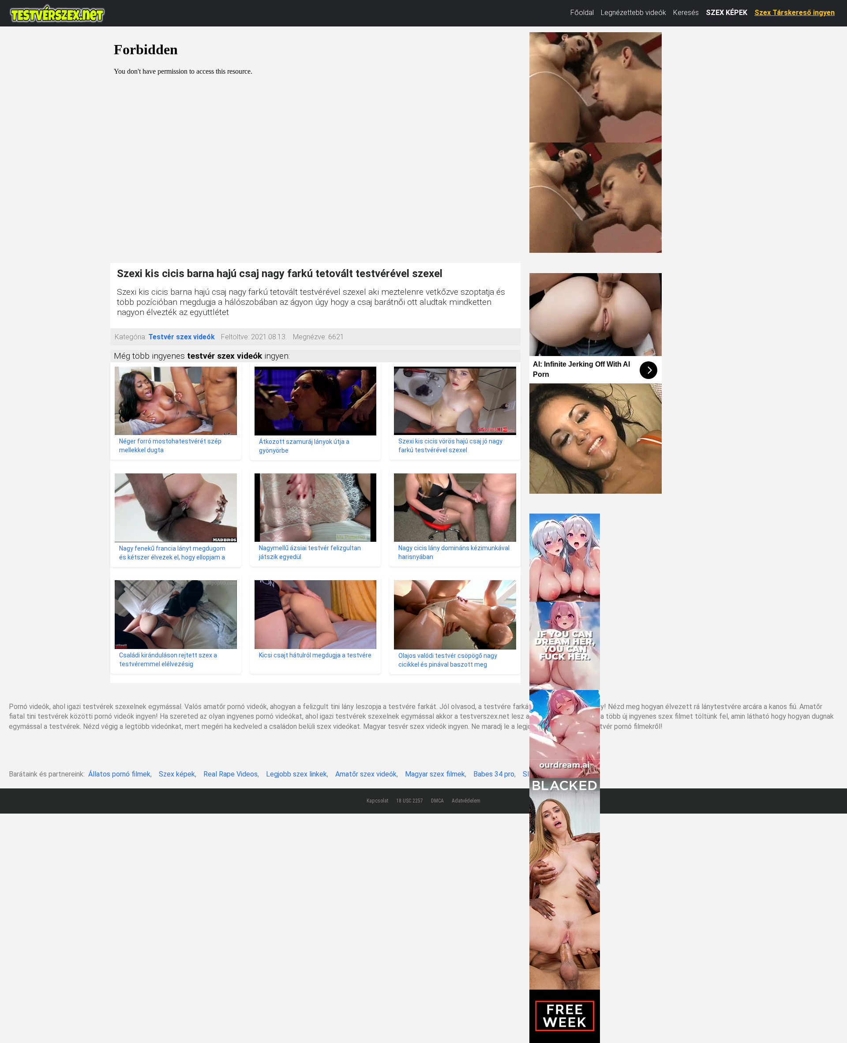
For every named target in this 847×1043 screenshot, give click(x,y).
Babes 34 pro (493, 774)
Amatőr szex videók (366, 774)
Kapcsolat (377, 801)
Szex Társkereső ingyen (794, 12)
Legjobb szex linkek (296, 774)
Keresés (686, 12)
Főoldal (582, 12)
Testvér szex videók (181, 337)
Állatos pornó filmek (119, 774)
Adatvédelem (466, 801)
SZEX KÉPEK (726, 12)
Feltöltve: (235, 337)
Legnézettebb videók (633, 12)
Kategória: (130, 337)
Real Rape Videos (230, 774)
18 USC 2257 (409, 801)
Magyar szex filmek (435, 774)
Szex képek (177, 774)
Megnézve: (309, 337)
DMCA (437, 801)
